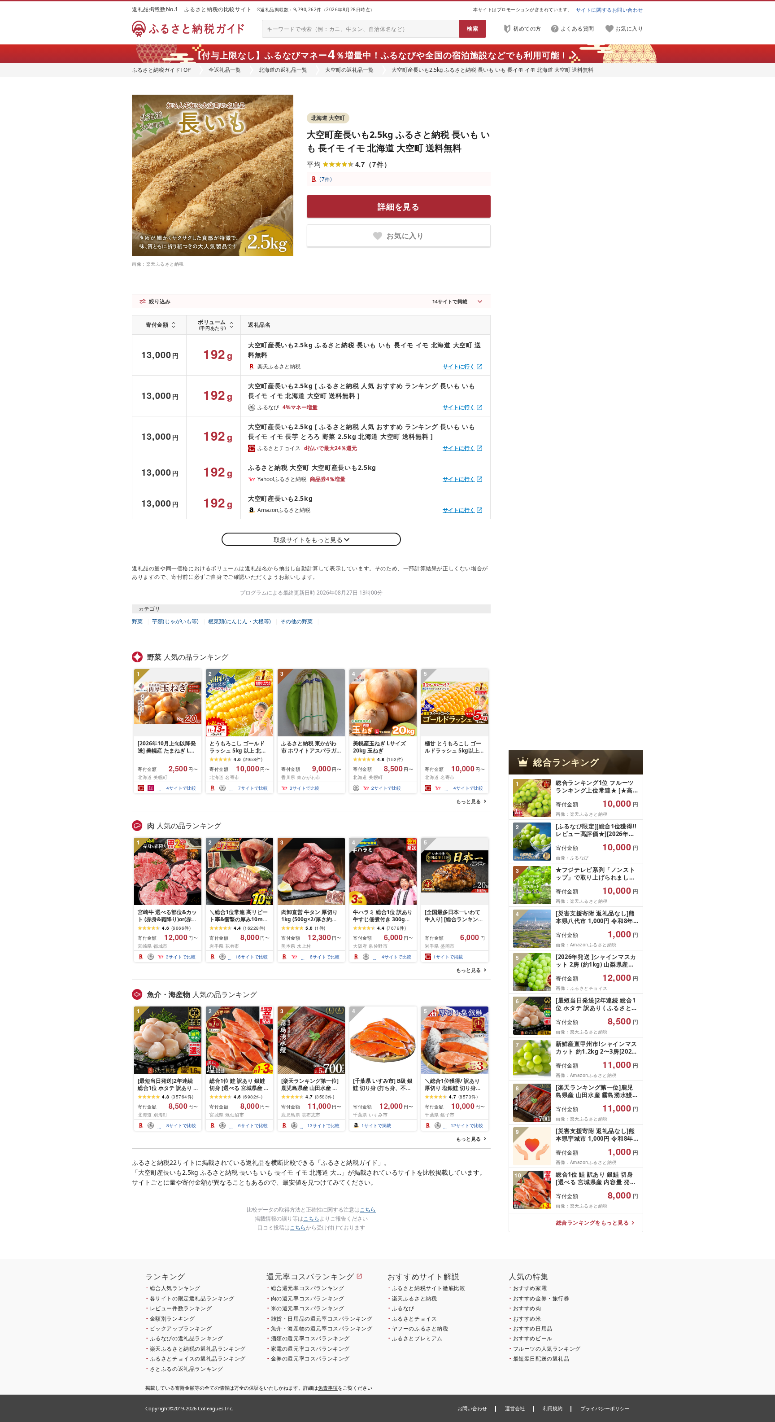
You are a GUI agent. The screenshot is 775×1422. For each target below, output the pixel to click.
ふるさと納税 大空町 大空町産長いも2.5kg (312, 467)
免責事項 (328, 1387)
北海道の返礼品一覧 (283, 70)
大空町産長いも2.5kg (280, 498)
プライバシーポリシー (605, 1408)
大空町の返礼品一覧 (349, 70)
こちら (368, 1209)
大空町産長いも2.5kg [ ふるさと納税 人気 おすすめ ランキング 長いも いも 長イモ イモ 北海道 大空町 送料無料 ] (361, 390)
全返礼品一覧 (225, 70)
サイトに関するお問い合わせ (609, 9)
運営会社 (515, 1408)
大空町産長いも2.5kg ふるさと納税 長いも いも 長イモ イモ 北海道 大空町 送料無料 (364, 350)
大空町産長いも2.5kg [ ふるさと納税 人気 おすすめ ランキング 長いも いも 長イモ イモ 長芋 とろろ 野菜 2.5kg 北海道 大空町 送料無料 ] (361, 431)
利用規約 (552, 1408)
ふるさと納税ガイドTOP (161, 70)
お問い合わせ (472, 1408)
